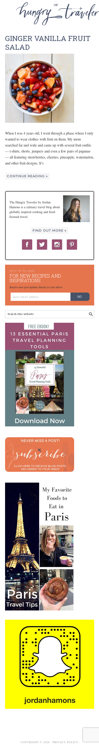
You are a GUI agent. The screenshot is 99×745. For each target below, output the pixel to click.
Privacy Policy (65, 742)
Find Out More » (50, 230)
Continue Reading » (27, 176)
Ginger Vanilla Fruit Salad (47, 42)
